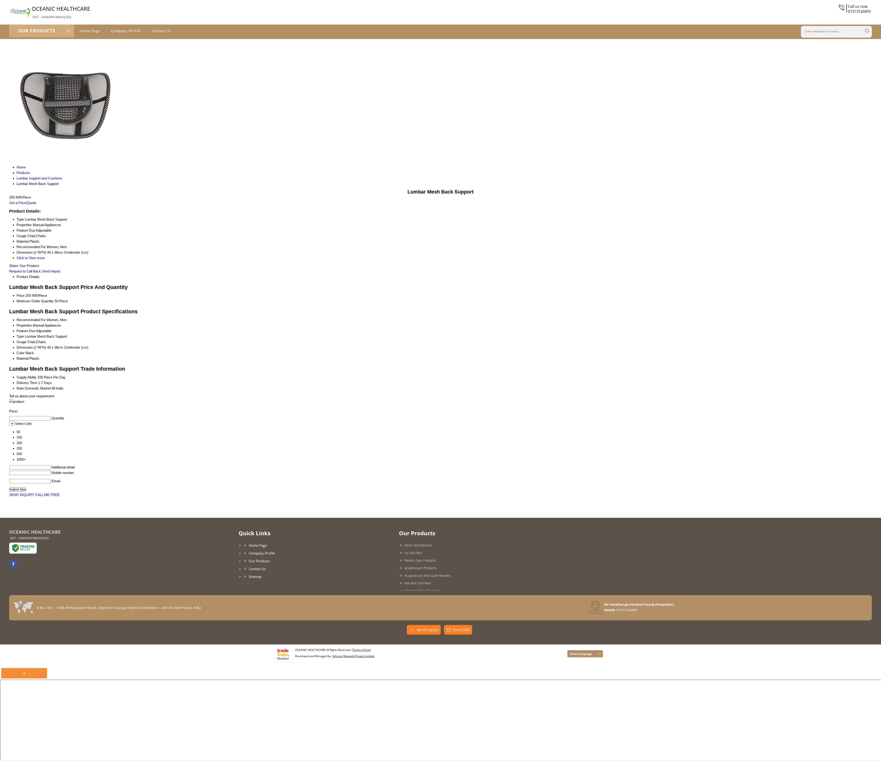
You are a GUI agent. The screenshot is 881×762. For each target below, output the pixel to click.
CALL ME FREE (47, 495)
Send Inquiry (51, 271)
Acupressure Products (420, 568)
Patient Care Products (420, 560)
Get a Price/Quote (22, 203)
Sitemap (255, 576)
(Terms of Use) (361, 650)
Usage (21, 342)
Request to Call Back (25, 271)
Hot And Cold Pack (417, 583)
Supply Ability (26, 377)
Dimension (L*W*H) (31, 347)
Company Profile (126, 30)
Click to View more (31, 258)
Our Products (36, 31)
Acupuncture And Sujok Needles (427, 575)
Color (21, 353)
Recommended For (31, 320)
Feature (22, 331)
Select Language (581, 654)
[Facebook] (13, 566)
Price (20, 295)
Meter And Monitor (418, 545)
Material (22, 358)
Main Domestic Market (34, 388)
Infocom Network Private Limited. (353, 656)
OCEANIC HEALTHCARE (61, 12)
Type (20, 336)
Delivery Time (27, 383)
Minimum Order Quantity (35, 301)
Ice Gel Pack (413, 553)
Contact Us (161, 30)
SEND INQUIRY (21, 495)
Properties (24, 325)
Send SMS (461, 629)
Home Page (90, 30)
